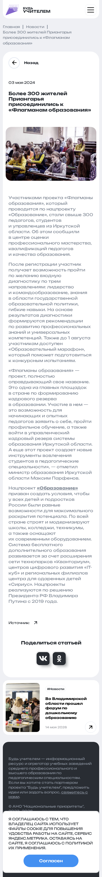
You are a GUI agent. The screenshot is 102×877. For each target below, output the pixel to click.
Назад (31, 63)
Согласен (51, 860)
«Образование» (57, 488)
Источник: (19, 623)
